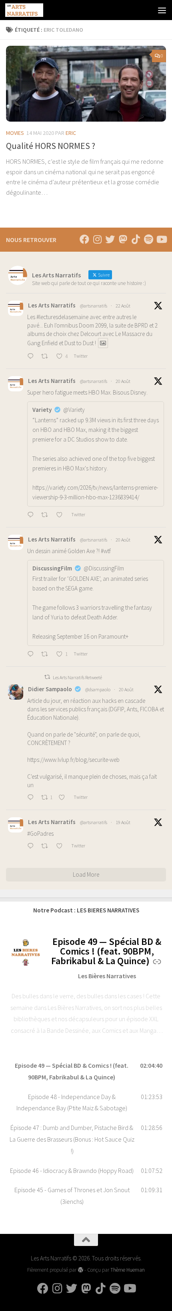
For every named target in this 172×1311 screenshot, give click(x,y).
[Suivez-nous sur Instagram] (97, 239)
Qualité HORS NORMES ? (50, 145)
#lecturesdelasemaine (62, 317)
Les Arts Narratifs (52, 305)
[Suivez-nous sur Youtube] (161, 239)
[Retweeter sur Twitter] (47, 677)
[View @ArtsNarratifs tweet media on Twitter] (103, 343)
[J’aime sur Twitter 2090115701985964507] (61, 846)
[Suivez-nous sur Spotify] (148, 239)
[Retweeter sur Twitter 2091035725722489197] (46, 356)
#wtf (106, 551)
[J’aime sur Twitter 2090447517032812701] (64, 798)
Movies (15, 132)
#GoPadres (40, 833)
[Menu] (162, 10)
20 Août (123, 381)
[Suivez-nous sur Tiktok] (135, 239)
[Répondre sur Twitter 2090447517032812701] (32, 798)
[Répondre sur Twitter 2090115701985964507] (32, 846)
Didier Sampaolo (50, 689)
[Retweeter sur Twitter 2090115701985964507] (46, 846)
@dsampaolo (97, 689)
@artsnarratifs (93, 306)
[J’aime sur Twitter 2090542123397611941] (61, 515)
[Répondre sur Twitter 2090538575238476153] (32, 654)
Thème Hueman (127, 1269)
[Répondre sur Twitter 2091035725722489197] (32, 356)
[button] (86, 1071)
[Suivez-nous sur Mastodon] (123, 239)
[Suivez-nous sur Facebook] (84, 239)
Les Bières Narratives (107, 976)
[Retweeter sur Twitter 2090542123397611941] (46, 515)
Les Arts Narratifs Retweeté (77, 677)
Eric (71, 132)
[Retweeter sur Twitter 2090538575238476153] (46, 654)
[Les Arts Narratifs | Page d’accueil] (30, 10)
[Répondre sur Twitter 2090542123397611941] (32, 515)
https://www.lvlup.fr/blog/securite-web (73, 759)
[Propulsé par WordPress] (80, 1269)
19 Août (123, 822)
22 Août (123, 306)
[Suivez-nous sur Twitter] (110, 239)
